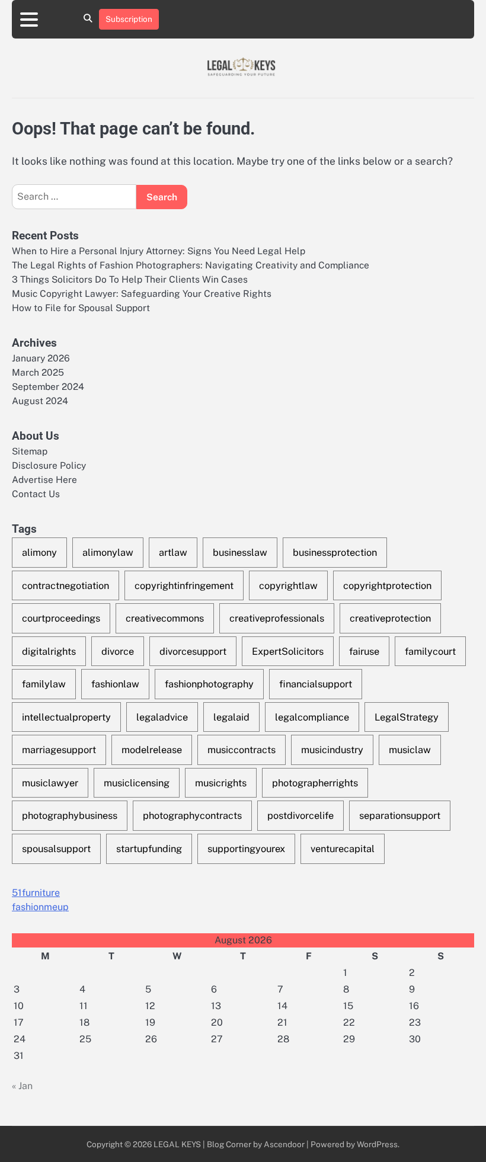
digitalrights (49, 651)
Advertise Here (44, 479)
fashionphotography (209, 684)
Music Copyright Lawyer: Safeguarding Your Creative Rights (141, 293)
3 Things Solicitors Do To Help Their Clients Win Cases (130, 279)
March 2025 (38, 372)
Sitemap (29, 451)
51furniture (36, 892)
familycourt (430, 651)
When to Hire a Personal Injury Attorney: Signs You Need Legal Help (158, 250)
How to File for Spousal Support (81, 307)
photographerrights (315, 783)
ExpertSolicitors (288, 651)
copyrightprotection (387, 585)
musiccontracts (241, 750)
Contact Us (36, 493)
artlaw (173, 552)
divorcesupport (192, 651)
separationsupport (399, 815)
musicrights (221, 783)
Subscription (128, 19)
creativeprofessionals (276, 618)
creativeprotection (390, 618)
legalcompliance (312, 717)
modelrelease (152, 750)
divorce (117, 651)
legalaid (231, 717)
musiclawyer (50, 783)
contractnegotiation (65, 585)
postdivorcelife (300, 815)
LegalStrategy (407, 717)
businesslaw (240, 552)
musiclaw (410, 750)
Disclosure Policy (49, 465)
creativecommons (165, 618)
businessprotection (335, 552)
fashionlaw (115, 684)
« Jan (22, 1085)
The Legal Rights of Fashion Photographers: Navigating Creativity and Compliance (190, 265)
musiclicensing (137, 783)
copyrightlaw (288, 585)
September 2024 (48, 386)
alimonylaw (107, 552)
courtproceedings (61, 618)
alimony (39, 552)
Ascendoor (284, 1144)
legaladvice (162, 717)
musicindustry (332, 750)
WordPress (377, 1144)
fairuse (364, 651)
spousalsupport (56, 848)
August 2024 (40, 400)
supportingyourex (246, 848)
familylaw (44, 684)
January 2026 (41, 358)
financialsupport (315, 684)
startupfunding (149, 848)
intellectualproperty (66, 717)
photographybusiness (69, 815)
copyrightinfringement (184, 585)
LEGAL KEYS (177, 1144)
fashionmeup (40, 907)
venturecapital (343, 848)
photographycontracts (192, 815)
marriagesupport (59, 750)
